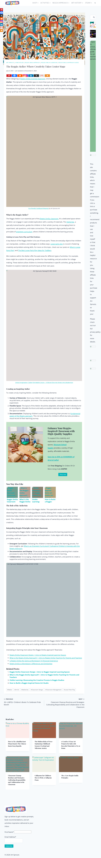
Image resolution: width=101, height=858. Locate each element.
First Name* (9, 832)
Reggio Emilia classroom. (49, 218)
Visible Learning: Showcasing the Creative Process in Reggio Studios (37, 680)
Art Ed (16, 690)
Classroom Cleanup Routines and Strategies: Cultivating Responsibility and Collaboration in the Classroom (65, 703)
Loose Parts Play (69, 690)
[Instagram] (25, 75)
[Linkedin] (30, 75)
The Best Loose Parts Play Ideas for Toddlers (34, 250)
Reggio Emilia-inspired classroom (32, 79)
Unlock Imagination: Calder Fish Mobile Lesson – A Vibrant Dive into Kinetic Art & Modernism (44, 382)
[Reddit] (20, 75)
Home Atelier (19, 62)
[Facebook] (14, 75)
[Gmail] (41, 75)
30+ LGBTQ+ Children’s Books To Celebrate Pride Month (22, 702)
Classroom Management (53, 690)
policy (98, 332)
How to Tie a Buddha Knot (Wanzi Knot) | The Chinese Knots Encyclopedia (17, 743)
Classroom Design (37, 690)
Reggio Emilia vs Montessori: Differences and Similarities (31, 664)
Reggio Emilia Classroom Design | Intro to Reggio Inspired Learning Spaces (38, 655)
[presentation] (17, 730)
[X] (36, 75)
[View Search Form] (95, 3)
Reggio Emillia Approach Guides (68, 62)
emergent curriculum (24, 232)
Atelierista (70, 222)
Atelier (9, 690)
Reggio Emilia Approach (32, 62)
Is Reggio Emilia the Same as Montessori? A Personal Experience (34, 661)
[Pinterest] (9, 75)
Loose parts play (56, 244)
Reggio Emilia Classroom (49, 62)
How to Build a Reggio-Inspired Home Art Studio (29, 683)
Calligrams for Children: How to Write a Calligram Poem (43, 777)
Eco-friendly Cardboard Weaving (38, 208)
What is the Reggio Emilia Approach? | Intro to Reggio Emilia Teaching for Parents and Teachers (46, 658)
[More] (47, 75)
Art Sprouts (10, 62)
